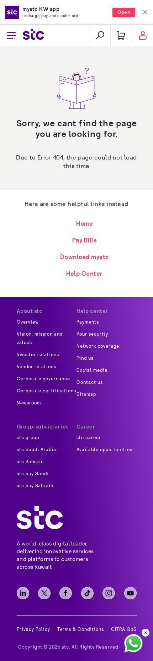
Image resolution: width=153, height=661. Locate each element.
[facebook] (65, 593)
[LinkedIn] (23, 593)
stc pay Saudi (33, 473)
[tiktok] (87, 593)
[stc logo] (33, 35)
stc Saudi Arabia (36, 449)
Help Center (84, 273)
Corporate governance (43, 378)
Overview (28, 322)
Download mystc (84, 256)
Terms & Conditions (80, 629)
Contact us (89, 382)
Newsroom (29, 402)
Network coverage (97, 346)
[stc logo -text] (40, 517)
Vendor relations (36, 366)
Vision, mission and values (40, 338)
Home (84, 223)
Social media (91, 370)
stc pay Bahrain (35, 485)
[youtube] (130, 593)
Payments (87, 322)
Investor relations (38, 354)
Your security (92, 334)
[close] (145, 633)
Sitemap (86, 394)
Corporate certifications (46, 390)
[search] (99, 35)
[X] (44, 593)
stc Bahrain (30, 461)
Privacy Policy (33, 629)
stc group (28, 437)
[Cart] (121, 35)
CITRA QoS (124, 629)
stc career (88, 437)
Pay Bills (84, 240)
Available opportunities (104, 449)
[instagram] (108, 593)
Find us (85, 358)
